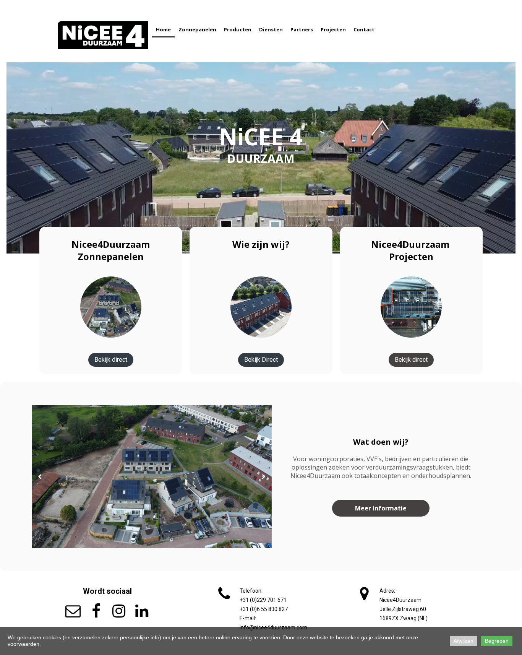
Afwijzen (463, 641)
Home (163, 29)
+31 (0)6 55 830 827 (264, 609)
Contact (363, 29)
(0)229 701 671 (263, 600)
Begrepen (497, 641)
